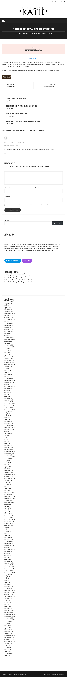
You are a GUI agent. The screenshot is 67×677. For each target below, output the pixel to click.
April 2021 (7, 355)
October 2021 (8, 345)
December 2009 (9, 614)
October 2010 (8, 594)
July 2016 (7, 461)
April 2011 (7, 583)
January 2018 (8, 426)
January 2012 (8, 565)
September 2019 (9, 386)
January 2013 (8, 541)
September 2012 (9, 549)
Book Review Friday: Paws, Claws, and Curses (21, 106)
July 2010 (7, 600)
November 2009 (9, 616)
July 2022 (7, 343)
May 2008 (7, 649)
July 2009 (7, 624)
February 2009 (9, 632)
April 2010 (7, 606)
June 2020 (7, 369)
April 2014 (7, 512)
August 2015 (8, 481)
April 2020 (7, 372)
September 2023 (9, 331)
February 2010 (9, 610)
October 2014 (8, 500)
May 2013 (7, 534)
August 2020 (8, 367)
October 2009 (9, 618)
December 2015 (9, 475)
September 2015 (9, 479)
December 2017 (9, 427)
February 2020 (9, 376)
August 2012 (8, 551)
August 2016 (8, 459)
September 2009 (9, 620)
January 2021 (8, 359)
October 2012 (8, 547)
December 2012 (9, 543)
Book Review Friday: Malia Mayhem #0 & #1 (18, 282)
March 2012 (8, 561)
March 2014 (8, 514)
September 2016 (9, 457)
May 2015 (7, 486)
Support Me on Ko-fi (13, 261)
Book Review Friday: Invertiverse (17, 114)
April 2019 (7, 396)
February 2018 (9, 424)
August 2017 (8, 435)
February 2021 (8, 357)
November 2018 (9, 406)
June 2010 (7, 602)
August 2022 (8, 341)
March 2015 (8, 490)
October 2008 (9, 640)
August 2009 (8, 622)
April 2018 (7, 420)
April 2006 (7, 655)
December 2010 (9, 590)
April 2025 (7, 308)
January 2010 (8, 612)
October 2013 (8, 524)
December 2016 (9, 451)
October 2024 (9, 317)
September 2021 (9, 347)
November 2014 (9, 498)
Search (6, 220)
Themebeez (61, 674)
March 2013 (8, 537)
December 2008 (9, 636)
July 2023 (7, 335)
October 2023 (8, 329)
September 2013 (9, 526)
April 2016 (7, 467)
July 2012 (7, 553)
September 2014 (9, 502)
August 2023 (8, 333)
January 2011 (8, 589)
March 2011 (7, 585)
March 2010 (8, 608)
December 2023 (9, 325)
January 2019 (8, 402)
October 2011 (8, 571)
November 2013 (9, 522)
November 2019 (9, 382)
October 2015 (8, 477)
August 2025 (8, 304)
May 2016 (7, 465)
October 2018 (8, 408)
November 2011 (9, 569)
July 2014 (7, 506)
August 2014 (8, 504)
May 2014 (7, 510)
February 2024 (9, 321)
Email (37, 188)
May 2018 (7, 418)
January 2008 (8, 653)
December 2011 (9, 567)
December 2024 (9, 314)
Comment (8, 170)
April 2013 (7, 535)
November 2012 (9, 545)
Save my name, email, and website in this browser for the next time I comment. (32, 205)
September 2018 (9, 410)
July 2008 (7, 645)
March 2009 (8, 630)
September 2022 (9, 339)
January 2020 (8, 378)
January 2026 (8, 302)
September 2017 (9, 433)
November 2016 (9, 453)
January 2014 (8, 518)
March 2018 (8, 422)
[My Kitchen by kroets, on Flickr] (33, 59)
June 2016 (7, 463)
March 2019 (8, 398)
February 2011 (8, 587)
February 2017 (9, 447)
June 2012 (7, 555)
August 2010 (8, 598)
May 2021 (7, 353)
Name (7, 188)
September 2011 (9, 573)
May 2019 (7, 394)
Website (7, 197)
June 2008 (7, 647)
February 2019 (8, 400)
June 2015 (7, 484)
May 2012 (7, 557)
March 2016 (8, 469)
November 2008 (9, 638)
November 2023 (9, 327)
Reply (5, 153)
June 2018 (7, 416)
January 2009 (8, 634)
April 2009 (7, 628)
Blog (33, 47)
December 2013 (9, 520)
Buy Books (27, 261)
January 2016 (8, 473)
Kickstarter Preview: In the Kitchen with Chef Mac (23, 121)
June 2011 (7, 579)
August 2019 (8, 388)
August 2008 (8, 644)
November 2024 (9, 316)
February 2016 (9, 471)
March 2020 (8, 374)
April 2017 (7, 443)
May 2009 (7, 626)
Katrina (10, 101)
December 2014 (9, 496)
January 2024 (8, 323)
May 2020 (7, 371)
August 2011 (8, 575)
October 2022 (8, 337)
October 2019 (8, 384)
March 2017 (8, 445)
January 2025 (8, 312)
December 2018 (9, 404)
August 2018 (8, 412)
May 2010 (7, 604)
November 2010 (9, 592)
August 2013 (8, 528)
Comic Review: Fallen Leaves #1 (16, 98)
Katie (40, 50)
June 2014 (7, 508)
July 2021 (7, 349)
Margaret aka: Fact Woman (14, 142)
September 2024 (10, 319)
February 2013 (8, 539)
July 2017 (7, 437)
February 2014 (9, 516)
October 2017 (8, 431)
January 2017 (8, 449)
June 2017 (7, 439)
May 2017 (7, 441)
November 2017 (9, 429)
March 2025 (8, 310)
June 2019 (7, 392)
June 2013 (7, 532)
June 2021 (7, 351)
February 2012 (8, 563)
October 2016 (8, 455)
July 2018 (7, 414)
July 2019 (7, 390)
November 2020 (9, 361)
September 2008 (10, 642)
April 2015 (7, 488)
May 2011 (7, 581)
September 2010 (9, 596)
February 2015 (9, 492)
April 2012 (7, 559)
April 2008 (7, 651)
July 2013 (7, 530)
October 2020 (9, 363)
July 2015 (7, 482)
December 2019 (9, 380)
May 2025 (7, 306)
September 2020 (9, 365)
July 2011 (7, 577)
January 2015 (8, 494)
